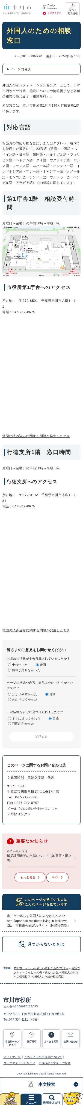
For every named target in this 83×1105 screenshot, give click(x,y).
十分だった (20, 665)
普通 (43, 665)
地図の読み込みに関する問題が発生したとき (36, 436)
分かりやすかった (24, 694)
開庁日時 (31, 1041)
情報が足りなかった (26, 670)
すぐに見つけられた (26, 718)
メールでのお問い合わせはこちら (32, 808)
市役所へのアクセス (12, 1043)
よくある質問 (51, 1041)
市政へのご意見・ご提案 (55, 1063)
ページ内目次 (21, 69)
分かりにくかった (24, 699)
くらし (29, 972)
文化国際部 (15, 778)
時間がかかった (23, 723)
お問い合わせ (71, 1041)
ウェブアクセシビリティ (19, 1063)
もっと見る (28, 877)
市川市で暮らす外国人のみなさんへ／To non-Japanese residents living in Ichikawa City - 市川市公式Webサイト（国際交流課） (39, 920)
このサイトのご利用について (43, 1057)
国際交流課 (35, 778)
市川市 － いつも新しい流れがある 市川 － (41, 968)
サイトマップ (12, 1057)
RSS (55, 877)
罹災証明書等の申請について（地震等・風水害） (39, 858)
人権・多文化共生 (47, 972)
